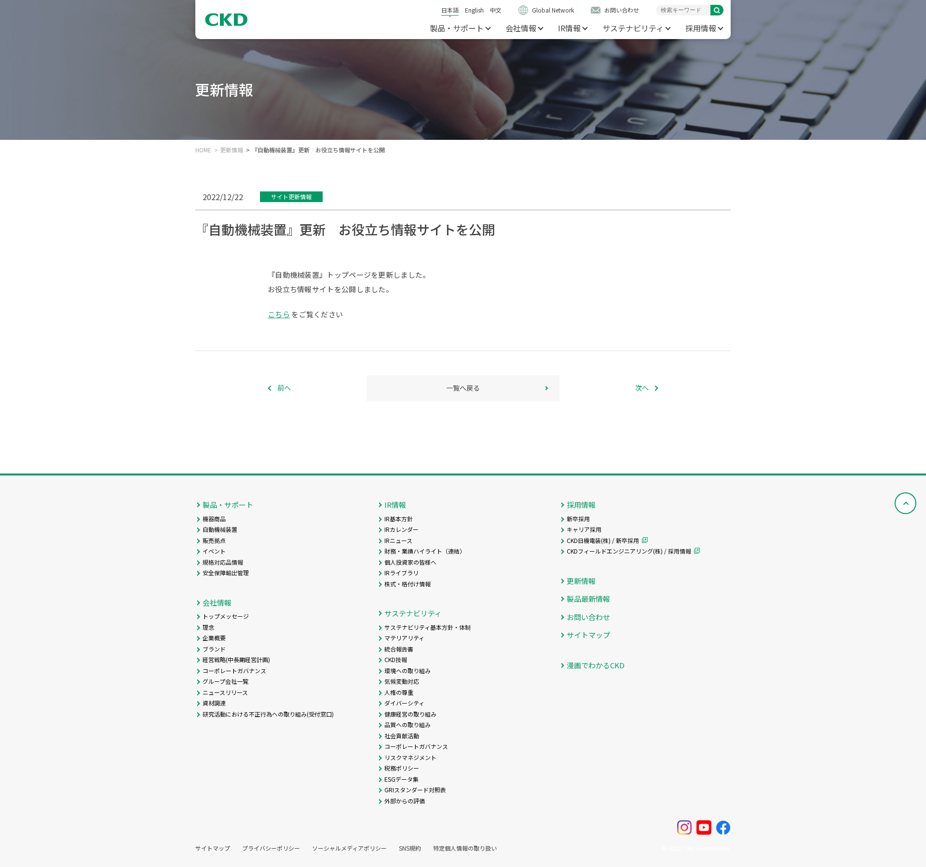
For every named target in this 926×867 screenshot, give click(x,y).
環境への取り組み (407, 670)
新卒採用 (578, 519)
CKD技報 (395, 659)
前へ (284, 388)
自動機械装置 (220, 529)
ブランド (214, 649)
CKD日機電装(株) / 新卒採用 (603, 540)
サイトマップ (588, 635)
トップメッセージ (226, 616)
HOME (203, 150)
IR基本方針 (398, 519)
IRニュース (398, 540)
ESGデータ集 (401, 779)
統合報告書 (398, 649)
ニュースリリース (225, 692)
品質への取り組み (407, 724)
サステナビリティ (633, 28)
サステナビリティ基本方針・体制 (427, 627)
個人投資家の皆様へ (410, 562)
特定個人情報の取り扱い (465, 848)
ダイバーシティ (404, 703)
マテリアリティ (404, 638)
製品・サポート (457, 28)
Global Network (553, 10)
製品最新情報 (588, 599)
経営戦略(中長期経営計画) (236, 659)
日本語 (450, 10)
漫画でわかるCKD (596, 665)
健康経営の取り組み (410, 714)
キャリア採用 (584, 529)
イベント (214, 551)
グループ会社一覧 (225, 681)
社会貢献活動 (401, 736)
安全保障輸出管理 (226, 573)
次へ (642, 388)
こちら (279, 314)
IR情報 (569, 28)
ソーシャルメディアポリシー (349, 848)
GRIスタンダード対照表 (415, 790)
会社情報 (520, 28)
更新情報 (231, 150)
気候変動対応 (401, 681)
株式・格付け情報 (407, 584)
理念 (208, 627)
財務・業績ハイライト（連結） (424, 551)
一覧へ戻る (463, 388)
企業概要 (214, 638)
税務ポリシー (401, 768)
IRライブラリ (401, 573)
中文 (496, 10)
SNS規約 (410, 848)
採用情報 (700, 28)
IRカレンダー (401, 529)
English (474, 10)
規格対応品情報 (223, 562)
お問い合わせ (621, 10)
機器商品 (214, 519)
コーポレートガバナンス (234, 670)
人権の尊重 (398, 692)
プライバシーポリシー (271, 848)
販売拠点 (214, 540)
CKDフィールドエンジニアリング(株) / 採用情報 (629, 551)
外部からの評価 (404, 801)
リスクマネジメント (410, 757)
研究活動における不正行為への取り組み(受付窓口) (268, 714)
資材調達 (214, 703)
